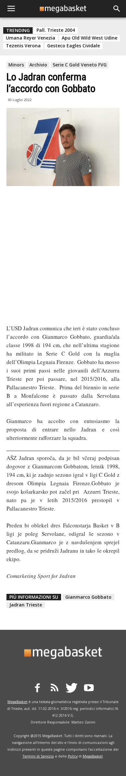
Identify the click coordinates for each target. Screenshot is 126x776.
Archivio (38, 65)
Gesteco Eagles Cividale (73, 46)
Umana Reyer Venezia (30, 38)
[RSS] (54, 688)
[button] (117, 9)
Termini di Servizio (38, 756)
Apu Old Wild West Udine (89, 38)
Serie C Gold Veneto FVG (80, 65)
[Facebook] (37, 688)
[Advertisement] (63, 256)
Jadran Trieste (25, 605)
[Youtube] (88, 688)
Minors (16, 65)
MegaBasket (17, 702)
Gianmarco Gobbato (88, 597)
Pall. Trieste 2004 (56, 30)
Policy (73, 756)
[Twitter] (71, 688)
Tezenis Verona (23, 46)
